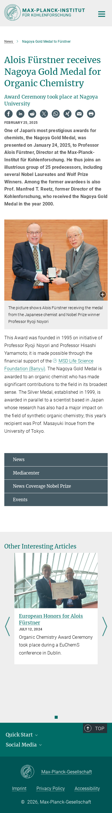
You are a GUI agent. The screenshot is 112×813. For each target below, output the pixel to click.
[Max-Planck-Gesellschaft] (30, 772)
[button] (102, 295)
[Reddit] (32, 113)
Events (20, 499)
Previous (7, 627)
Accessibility (87, 788)
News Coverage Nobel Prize (42, 486)
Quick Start (20, 735)
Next (104, 627)
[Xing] (67, 113)
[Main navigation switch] (101, 14)
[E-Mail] (79, 113)
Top (99, 728)
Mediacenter (26, 473)
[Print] (91, 113)
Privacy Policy (50, 788)
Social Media (22, 745)
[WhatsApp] (55, 113)
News (19, 459)
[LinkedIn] (20, 113)
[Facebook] (8, 113)
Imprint (19, 788)
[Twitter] (44, 113)
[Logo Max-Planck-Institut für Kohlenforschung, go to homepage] (45, 12)
